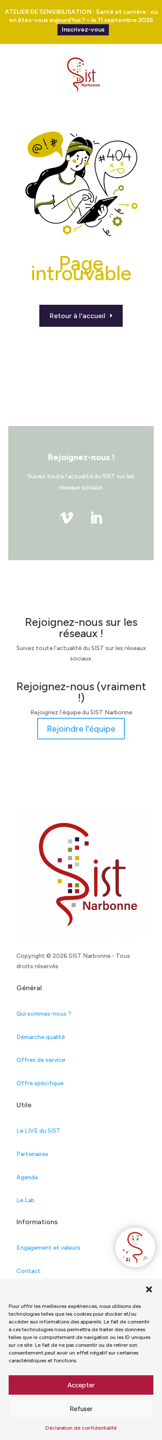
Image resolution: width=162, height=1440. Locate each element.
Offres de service (40, 1060)
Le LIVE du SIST (38, 1130)
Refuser (81, 1409)
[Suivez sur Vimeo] (66, 518)
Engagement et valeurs (48, 1247)
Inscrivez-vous (83, 29)
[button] (149, 1289)
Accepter (81, 1385)
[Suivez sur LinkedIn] (96, 518)
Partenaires (32, 1154)
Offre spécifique (40, 1083)
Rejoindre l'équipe (81, 728)
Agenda (27, 1177)
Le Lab (25, 1200)
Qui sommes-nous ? (43, 1013)
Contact (28, 1271)
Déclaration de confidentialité (81, 1428)
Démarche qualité (40, 1037)
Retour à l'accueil (77, 316)
